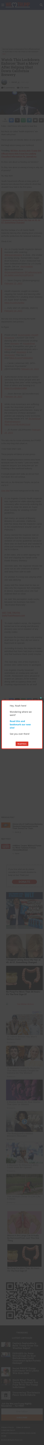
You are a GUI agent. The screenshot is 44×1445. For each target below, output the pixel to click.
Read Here (22, 744)
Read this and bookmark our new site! (20, 724)
